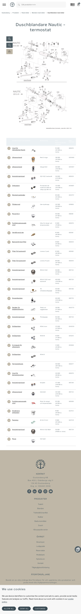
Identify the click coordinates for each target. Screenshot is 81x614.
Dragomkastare (17, 298)
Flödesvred (16, 204)
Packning (15, 420)
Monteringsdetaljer (18, 195)
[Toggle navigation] (4, 4)
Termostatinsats (17, 364)
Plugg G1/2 (16, 214)
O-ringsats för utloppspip (17, 346)
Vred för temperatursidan (18, 374)
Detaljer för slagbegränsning (17, 308)
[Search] (19, 4)
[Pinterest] (40, 491)
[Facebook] (29, 491)
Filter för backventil (19, 251)
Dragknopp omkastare (16, 411)
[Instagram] (45, 491)
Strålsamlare (16, 326)
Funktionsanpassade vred (19, 224)
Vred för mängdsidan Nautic (18, 149)
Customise (40, 608)
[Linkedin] (35, 491)
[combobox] (44, 4)
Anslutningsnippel (18, 176)
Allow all (9, 608)
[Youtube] (51, 491)
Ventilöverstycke (18, 232)
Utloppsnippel (17, 157)
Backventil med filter (19, 242)
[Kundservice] (78, 549)
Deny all (24, 608)
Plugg (14, 439)
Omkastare (16, 186)
